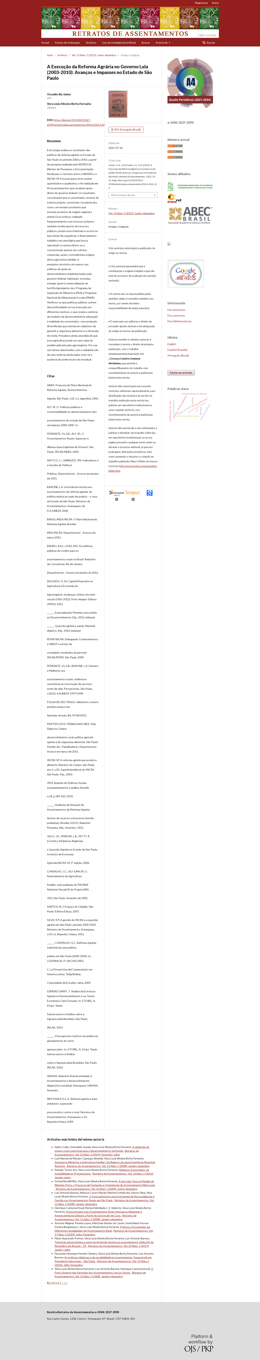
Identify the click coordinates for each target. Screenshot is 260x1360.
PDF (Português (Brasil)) (127, 129)
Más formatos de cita (123, 195)
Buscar (146, 42)
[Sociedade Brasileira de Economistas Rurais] (190, 189)
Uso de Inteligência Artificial (119, 42)
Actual (45, 42)
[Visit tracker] (169, 244)
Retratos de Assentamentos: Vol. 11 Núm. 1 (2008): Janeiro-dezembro (108, 1166)
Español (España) (177, 349)
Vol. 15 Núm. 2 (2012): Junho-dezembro (94, 55)
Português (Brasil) (178, 355)
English (171, 344)
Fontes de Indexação (67, 42)
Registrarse (201, 2)
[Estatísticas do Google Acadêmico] (186, 287)
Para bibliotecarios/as (179, 321)
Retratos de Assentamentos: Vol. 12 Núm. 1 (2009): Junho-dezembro (96, 1188)
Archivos (91, 42)
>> (65, 1282)
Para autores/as (176, 315)
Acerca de (162, 42)
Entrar (215, 2)
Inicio (50, 55)
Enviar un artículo (181, 372)
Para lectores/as (176, 309)
